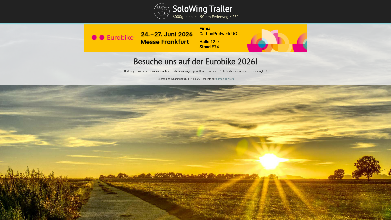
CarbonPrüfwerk (225, 79)
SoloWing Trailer (202, 8)
